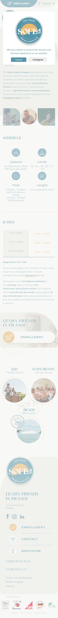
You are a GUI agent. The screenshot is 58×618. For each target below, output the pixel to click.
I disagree (38, 59)
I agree (18, 59)
